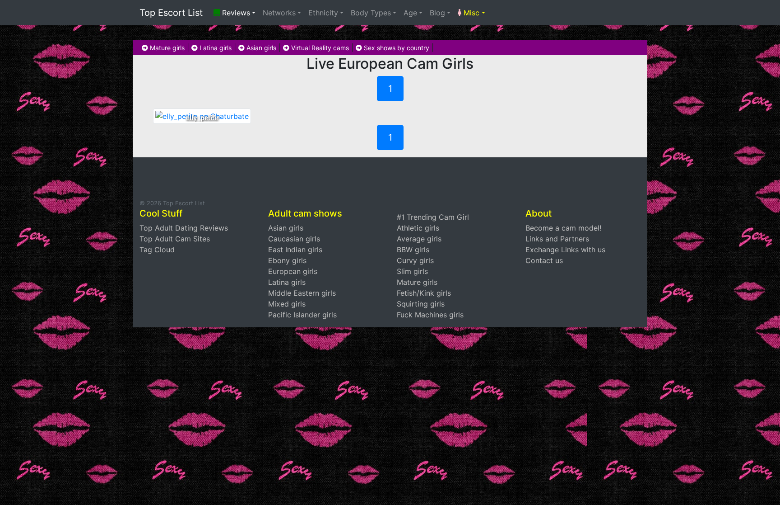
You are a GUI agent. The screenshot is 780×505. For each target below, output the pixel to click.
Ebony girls (287, 260)
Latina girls (215, 48)
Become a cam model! (563, 227)
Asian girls (260, 48)
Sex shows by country (395, 48)
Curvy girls (415, 260)
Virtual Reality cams (319, 48)
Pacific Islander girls (302, 314)
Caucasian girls (294, 238)
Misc (470, 12)
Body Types (371, 12)
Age (410, 12)
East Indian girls (295, 249)
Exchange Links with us (565, 249)
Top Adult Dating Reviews (183, 227)
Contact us (544, 260)
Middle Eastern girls (302, 292)
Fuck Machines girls (430, 314)
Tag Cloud (157, 249)
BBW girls (413, 249)
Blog (437, 12)
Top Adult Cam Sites (174, 238)
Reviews (235, 12)
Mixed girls (287, 303)
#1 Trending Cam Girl (433, 217)
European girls (292, 271)
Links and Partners (557, 238)
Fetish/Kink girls (424, 292)
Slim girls (412, 271)
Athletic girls (418, 227)
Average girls (419, 238)
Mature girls (166, 48)
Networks (279, 12)
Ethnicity (323, 12)
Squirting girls (421, 303)
